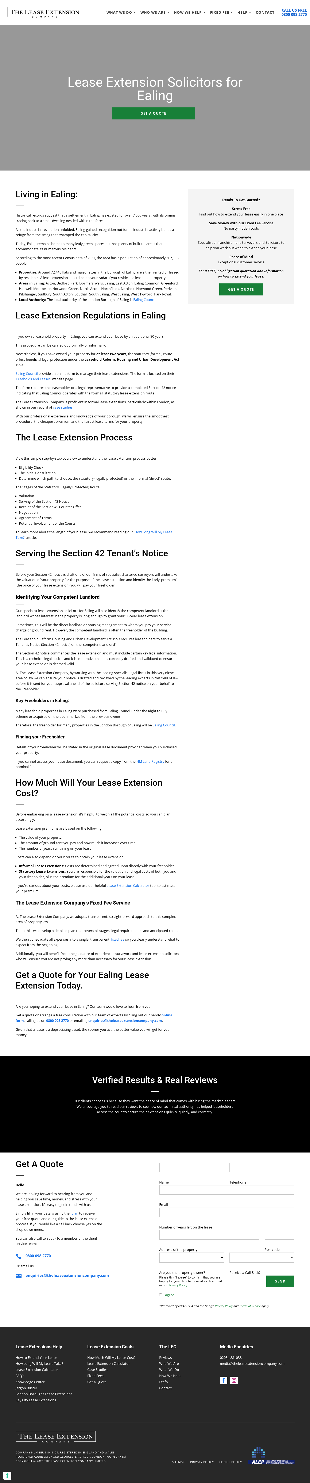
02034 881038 (231, 1357)
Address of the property (178, 1249)
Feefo (163, 1382)
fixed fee (117, 939)
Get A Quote (241, 289)
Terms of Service (250, 1306)
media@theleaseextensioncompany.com (252, 1363)
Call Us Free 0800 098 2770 (294, 12)
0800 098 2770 (38, 1255)
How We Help (188, 13)
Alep (271, 1456)
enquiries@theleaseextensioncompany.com (67, 1275)
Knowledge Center (30, 1382)
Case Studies (97, 1369)
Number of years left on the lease (185, 1227)
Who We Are (153, 13)
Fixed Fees (95, 1375)
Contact (265, 13)
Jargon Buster (26, 1388)
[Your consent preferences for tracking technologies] (7, 1476)
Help (242, 13)
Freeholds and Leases (33, 379)
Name (164, 1182)
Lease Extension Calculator (128, 885)
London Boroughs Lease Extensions (44, 1394)
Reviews (165, 1357)
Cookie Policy (230, 1462)
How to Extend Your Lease (36, 1357)
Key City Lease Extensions (36, 1400)
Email (163, 1204)
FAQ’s (20, 1375)
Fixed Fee (219, 13)
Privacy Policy (177, 1285)
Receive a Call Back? (244, 1272)
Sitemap (178, 1462)
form (74, 1213)
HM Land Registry (150, 761)
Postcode (272, 1249)
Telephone (237, 1182)
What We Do (119, 13)
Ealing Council (144, 299)
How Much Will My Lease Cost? (111, 1357)
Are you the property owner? (182, 1272)
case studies (63, 407)
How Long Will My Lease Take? (39, 1363)
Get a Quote (153, 113)
